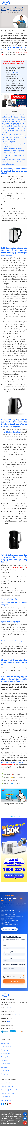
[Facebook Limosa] (2, 1106)
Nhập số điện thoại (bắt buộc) (9, 952)
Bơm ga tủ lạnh (5, 1076)
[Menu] (26, 3)
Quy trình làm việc (6, 1102)
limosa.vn (8, 1024)
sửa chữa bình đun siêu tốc (12, 432)
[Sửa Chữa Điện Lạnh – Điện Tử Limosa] (12, 2)
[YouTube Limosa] (10, 1106)
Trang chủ (3, 12)
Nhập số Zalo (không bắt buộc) (9, 958)
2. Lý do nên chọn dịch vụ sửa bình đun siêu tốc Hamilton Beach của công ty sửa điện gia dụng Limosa (14, 121)
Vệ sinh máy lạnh (6, 1049)
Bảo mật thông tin (6, 1099)
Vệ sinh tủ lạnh (5, 1073)
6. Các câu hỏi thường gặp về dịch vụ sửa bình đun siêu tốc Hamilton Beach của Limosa (14, 162)
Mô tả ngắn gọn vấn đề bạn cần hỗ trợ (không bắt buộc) (14, 965)
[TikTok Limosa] (6, 1106)
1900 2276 (8, 1010)
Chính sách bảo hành (7, 1089)
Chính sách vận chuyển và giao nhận (11, 1092)
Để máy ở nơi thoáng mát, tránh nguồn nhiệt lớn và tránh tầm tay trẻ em (15, 155)
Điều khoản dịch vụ (6, 1085)
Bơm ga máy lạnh (6, 1052)
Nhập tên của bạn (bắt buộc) (9, 945)
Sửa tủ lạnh (4, 1069)
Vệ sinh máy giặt (5, 1066)
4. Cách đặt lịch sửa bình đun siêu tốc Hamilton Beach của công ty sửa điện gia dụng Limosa (14, 137)
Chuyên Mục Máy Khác (13, 12)
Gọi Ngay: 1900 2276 (10, 929)
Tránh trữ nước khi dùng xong (14, 151)
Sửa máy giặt (4, 1062)
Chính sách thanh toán (7, 1095)
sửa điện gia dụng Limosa (12, 762)
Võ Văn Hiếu (17, 1017)
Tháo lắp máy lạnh (6, 1059)
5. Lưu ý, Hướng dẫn (8, 142)
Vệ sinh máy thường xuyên (13, 148)
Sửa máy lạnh (5, 1045)
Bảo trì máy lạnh (5, 1055)
